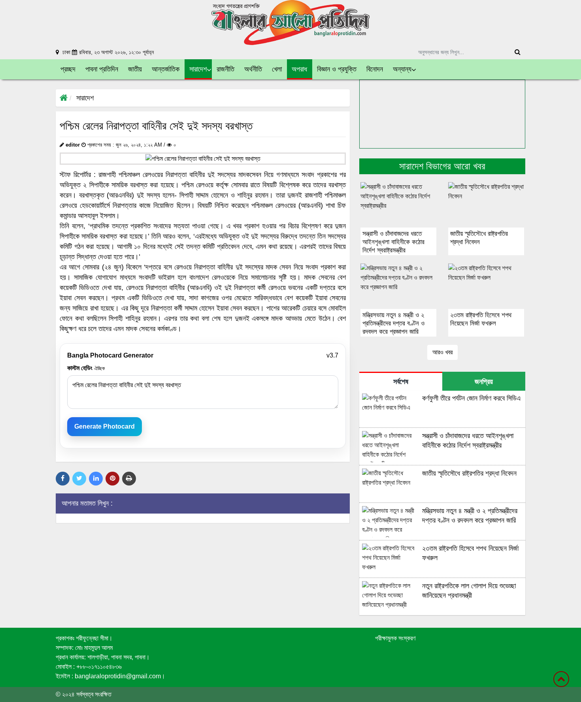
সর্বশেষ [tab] (400, 382)
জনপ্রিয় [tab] (484, 382)
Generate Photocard (104, 426)
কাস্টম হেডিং (86, 368)
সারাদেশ (85, 98)
